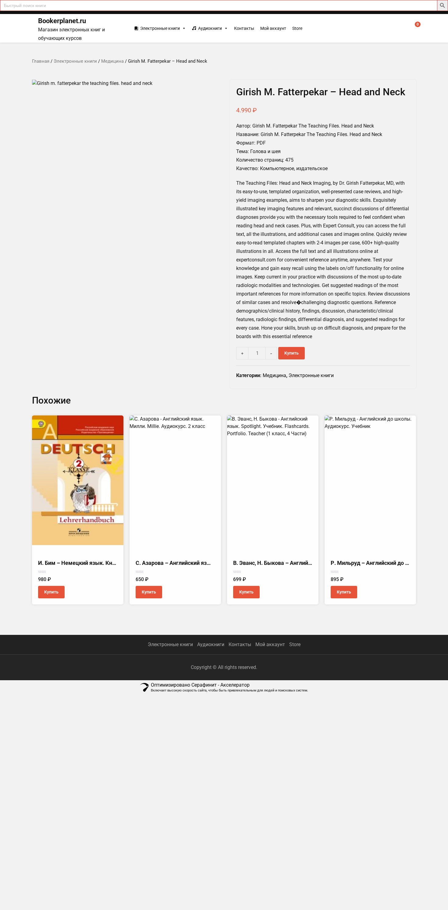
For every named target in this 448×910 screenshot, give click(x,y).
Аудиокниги (210, 28)
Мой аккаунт (273, 28)
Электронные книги (160, 28)
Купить (291, 353)
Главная (40, 61)
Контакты (244, 28)
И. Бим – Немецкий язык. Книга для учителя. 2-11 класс (110, 563)
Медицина (112, 61)
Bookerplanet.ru (62, 21)
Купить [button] (51, 592)
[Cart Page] (413, 28)
